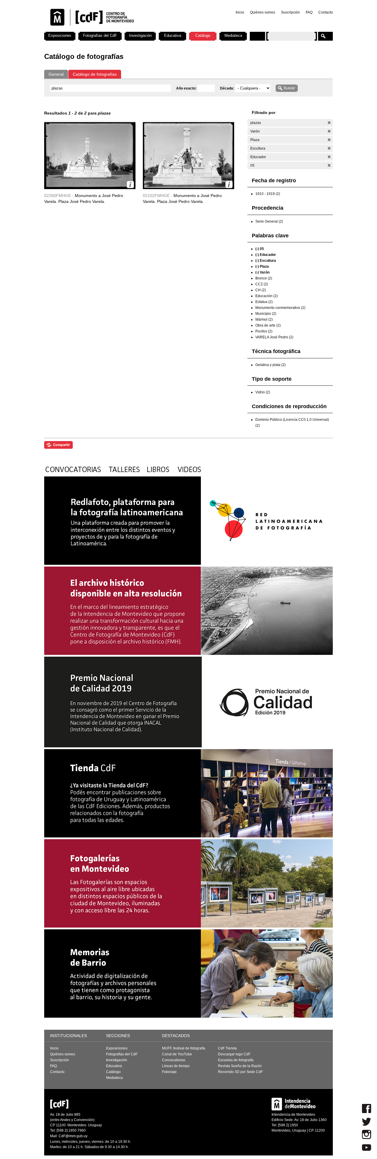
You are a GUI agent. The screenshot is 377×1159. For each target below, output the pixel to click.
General (56, 74)
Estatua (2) (264, 302)
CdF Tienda (227, 1048)
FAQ (309, 12)
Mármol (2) (264, 319)
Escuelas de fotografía (236, 1060)
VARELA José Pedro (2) (274, 337)
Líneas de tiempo (176, 1066)
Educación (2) (266, 296)
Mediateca (233, 35)
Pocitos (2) (263, 331)
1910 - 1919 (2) (267, 194)
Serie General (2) (269, 221)
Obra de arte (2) (268, 325)
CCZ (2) (261, 284)
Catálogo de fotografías (95, 74)
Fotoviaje (169, 1072)
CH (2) (260, 290)
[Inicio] (121, 29)
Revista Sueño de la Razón (240, 1066)
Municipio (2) (265, 314)
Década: (227, 88)
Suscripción (290, 12)
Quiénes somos (262, 12)
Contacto (325, 12)
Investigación (140, 35)
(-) (329, 122)
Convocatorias (173, 1060)
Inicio (240, 12)
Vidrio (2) (262, 392)
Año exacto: (186, 88)
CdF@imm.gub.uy (73, 1136)
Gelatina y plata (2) (270, 365)
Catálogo (202, 35)
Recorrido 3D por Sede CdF (240, 1072)
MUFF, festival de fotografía (183, 1048)
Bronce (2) (263, 278)
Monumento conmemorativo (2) (280, 308)
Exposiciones (59, 35)
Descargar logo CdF (234, 1054)
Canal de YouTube (177, 1054)
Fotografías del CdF (100, 35)
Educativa (172, 35)
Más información (130, 184)
